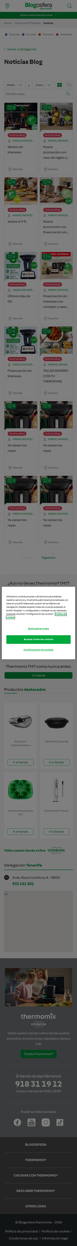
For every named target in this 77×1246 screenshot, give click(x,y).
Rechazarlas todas (38, 628)
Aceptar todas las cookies (38, 639)
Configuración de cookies (38, 649)
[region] (38, 623)
